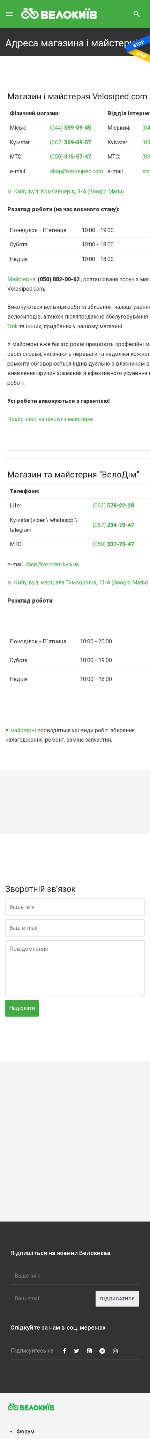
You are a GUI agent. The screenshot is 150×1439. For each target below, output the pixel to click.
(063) (113, 505)
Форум (25, 1431)
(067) (70, 142)
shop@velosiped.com (76, 171)
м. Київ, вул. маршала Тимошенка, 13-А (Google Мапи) (77, 582)
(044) (70, 127)
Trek (12, 326)
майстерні (23, 730)
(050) (70, 156)
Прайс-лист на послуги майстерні (50, 419)
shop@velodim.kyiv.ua (52, 564)
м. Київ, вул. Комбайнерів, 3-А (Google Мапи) (65, 191)
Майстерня (21, 279)
